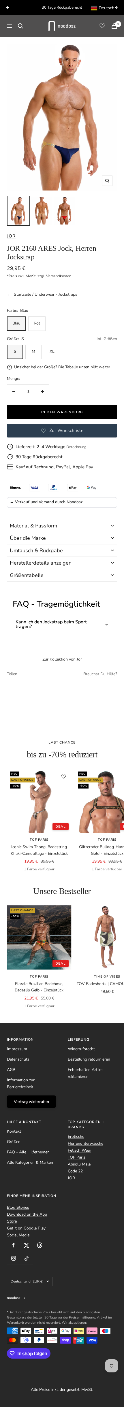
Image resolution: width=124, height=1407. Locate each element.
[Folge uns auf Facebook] (13, 1245)
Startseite (22, 294)
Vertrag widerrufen (31, 1101)
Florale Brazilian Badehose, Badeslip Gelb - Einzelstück (39, 987)
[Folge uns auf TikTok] (26, 1258)
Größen (13, 1141)
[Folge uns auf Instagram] (13, 1258)
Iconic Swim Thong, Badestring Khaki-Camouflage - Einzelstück (39, 850)
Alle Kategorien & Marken (30, 1162)
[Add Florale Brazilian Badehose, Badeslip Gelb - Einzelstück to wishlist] (64, 913)
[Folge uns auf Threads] (39, 1245)
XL (52, 351)
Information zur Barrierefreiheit (21, 1083)
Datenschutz (18, 1059)
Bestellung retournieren (89, 1059)
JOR (71, 1178)
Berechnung (76, 447)
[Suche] (20, 26)
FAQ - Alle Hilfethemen (28, 1152)
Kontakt (14, 1131)
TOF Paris (39, 840)
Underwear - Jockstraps (56, 294)
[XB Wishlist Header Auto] (102, 25)
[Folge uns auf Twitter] (26, 1245)
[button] (62, 526)
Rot (37, 323)
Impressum (17, 1049)
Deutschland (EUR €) (27, 1281)
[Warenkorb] (114, 26)
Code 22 (75, 1171)
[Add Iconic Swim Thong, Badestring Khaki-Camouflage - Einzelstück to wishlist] (64, 776)
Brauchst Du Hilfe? (100, 674)
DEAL (60, 826)
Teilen (12, 674)
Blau (16, 323)
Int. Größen (107, 339)
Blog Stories (18, 1207)
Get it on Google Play (26, 1228)
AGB (11, 1069)
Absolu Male (79, 1164)
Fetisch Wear (79, 1150)
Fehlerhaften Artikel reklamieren (86, 1073)
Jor (11, 236)
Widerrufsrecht (81, 1049)
